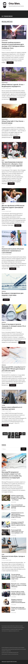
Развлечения (4, 40)
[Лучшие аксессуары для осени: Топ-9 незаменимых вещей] (6, 612)
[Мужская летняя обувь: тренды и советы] (14, 553)
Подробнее (10, 62)
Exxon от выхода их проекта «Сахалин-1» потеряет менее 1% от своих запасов (14, 326)
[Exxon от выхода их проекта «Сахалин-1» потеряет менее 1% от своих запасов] (14, 313)
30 (23, 433)
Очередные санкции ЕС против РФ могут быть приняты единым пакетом (18, 523)
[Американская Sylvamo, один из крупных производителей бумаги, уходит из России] (6, 517)
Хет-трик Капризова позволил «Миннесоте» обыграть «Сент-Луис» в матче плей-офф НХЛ (12, 164)
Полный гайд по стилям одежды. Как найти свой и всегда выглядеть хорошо (18, 593)
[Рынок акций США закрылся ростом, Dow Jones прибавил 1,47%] (6, 534)
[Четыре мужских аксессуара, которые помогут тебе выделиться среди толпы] (6, 579)
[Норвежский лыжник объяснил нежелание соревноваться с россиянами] (14, 238)
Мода (3, 554)
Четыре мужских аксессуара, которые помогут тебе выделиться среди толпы (18, 576)
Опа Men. (14, 3)
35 (12, 436)
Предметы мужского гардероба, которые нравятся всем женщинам (18, 601)
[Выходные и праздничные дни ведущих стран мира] (14, 282)
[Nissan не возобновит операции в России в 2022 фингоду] (6, 509)
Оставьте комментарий (6, 50)
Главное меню (8, 16)
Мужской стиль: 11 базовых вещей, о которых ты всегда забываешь (18, 585)
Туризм (3, 405)
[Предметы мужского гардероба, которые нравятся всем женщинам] (6, 604)
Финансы (4, 291)
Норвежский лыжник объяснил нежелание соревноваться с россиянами (13, 250)
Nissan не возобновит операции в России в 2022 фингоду (18, 506)
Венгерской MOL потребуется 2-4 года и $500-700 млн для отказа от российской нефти (13, 369)
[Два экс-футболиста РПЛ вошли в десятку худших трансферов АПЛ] (14, 195)
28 (16, 433)
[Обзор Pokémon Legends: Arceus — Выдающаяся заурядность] (14, 74)
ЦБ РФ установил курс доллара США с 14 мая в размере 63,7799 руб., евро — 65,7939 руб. (18, 497)
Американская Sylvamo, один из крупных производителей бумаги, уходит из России (18, 515)
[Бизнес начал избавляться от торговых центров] (14, 397)
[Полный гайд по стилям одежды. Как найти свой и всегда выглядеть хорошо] (6, 596)
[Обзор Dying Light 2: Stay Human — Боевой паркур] (14, 111)
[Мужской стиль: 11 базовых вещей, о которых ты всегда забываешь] (6, 588)
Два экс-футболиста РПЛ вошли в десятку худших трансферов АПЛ (13, 207)
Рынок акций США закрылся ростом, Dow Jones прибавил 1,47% (17, 531)
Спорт (3, 160)
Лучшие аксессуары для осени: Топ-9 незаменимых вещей (18, 609)
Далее (17, 436)
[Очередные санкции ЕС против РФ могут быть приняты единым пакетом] (6, 527)
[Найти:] (14, 449)
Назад (5, 433)
